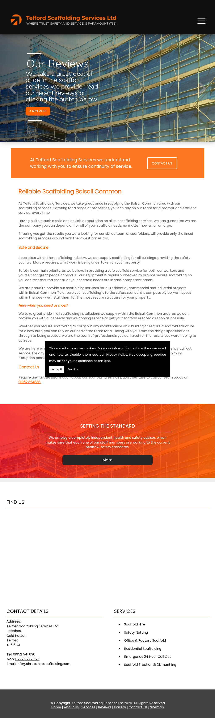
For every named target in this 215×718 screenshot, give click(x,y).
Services (88, 707)
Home (56, 707)
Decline (73, 369)
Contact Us (162, 163)
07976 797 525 (27, 659)
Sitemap (157, 707)
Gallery (120, 707)
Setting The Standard (107, 426)
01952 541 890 (24, 654)
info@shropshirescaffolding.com (43, 663)
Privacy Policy (116, 354)
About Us (71, 707)
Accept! (56, 369)
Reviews (104, 707)
